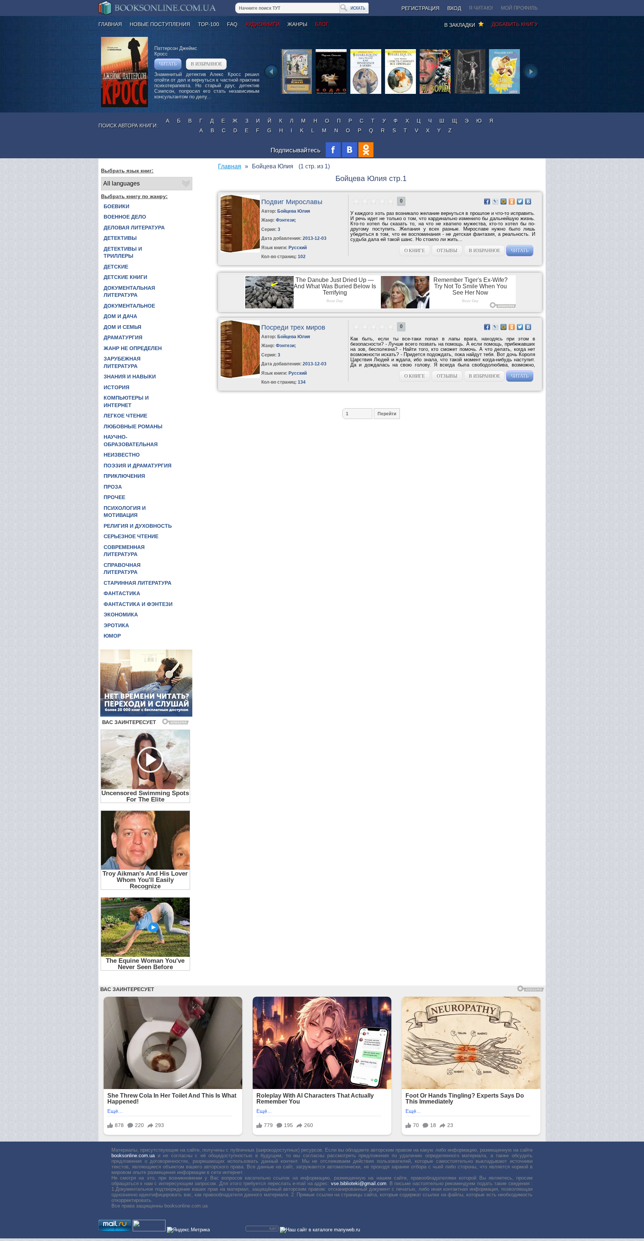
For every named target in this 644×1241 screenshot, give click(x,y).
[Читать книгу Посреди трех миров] (240, 376)
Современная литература (124, 551)
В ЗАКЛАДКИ (461, 25)
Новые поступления (160, 24)
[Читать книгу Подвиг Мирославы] (240, 251)
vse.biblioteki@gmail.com (358, 1183)
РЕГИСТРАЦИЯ (420, 8)
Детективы (120, 238)
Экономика (121, 615)
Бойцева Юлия (293, 211)
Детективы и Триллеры (123, 252)
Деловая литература (134, 228)
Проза (113, 487)
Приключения (124, 476)
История (116, 387)
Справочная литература (122, 568)
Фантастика (122, 593)
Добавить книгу (515, 24)
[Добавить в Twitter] (520, 201)
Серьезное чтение (131, 536)
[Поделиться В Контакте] (528, 201)
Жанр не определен (133, 348)
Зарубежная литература (122, 362)
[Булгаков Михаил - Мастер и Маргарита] (469, 93)
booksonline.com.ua (133, 1155)
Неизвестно (122, 455)
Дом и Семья (122, 327)
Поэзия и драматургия (137, 466)
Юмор (112, 636)
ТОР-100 (208, 24)
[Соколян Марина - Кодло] (331, 93)
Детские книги (125, 277)
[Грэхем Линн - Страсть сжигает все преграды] (400, 93)
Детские (116, 267)
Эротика (116, 625)
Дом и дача (120, 316)
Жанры (297, 24)
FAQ (232, 24)
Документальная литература (129, 291)
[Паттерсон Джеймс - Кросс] (124, 105)
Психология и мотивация (125, 511)
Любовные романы (133, 426)
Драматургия (123, 337)
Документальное (129, 306)
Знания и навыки (130, 377)
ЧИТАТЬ (168, 64)
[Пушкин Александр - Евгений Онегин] (296, 93)
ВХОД (454, 8)
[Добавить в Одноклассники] (512, 201)
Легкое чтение (125, 416)
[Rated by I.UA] (149, 1229)
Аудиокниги (262, 24)
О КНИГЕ (414, 250)
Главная (110, 24)
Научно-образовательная (131, 440)
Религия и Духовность (138, 526)
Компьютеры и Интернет (126, 401)
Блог (322, 24)
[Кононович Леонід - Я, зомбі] (435, 93)
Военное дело (125, 217)
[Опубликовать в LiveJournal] (495, 201)
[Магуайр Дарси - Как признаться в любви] (365, 93)
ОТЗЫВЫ (447, 250)
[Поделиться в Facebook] (487, 201)
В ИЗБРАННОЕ (206, 64)
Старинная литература (137, 583)
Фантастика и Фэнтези (138, 604)
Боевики (116, 206)
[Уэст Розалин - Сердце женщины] (504, 93)
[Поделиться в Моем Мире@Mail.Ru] (503, 201)
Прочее (114, 497)
